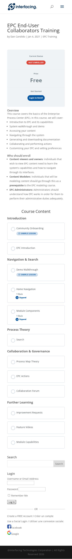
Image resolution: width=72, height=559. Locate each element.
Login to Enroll (36, 98)
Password (12, 489)
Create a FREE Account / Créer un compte (30, 516)
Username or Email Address (23, 478)
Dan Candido (18, 36)
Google (15, 533)
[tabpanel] (36, 157)
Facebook (16, 527)
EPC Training (50, 36)
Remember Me (19, 495)
